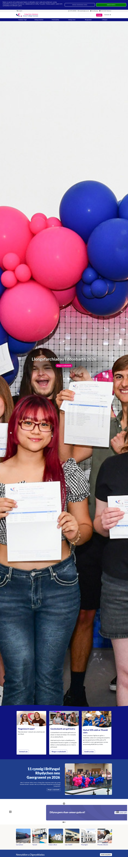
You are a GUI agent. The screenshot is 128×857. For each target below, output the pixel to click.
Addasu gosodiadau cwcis (79, 4)
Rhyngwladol (88, 19)
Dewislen (106, 14)
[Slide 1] (64, 822)
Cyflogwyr (104, 19)
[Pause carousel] (64, 804)
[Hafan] (27, 15)
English (20, 10)
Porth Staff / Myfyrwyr (106, 10)
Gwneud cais (23, 751)
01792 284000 (72, 10)
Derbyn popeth (111, 4)
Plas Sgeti (84, 845)
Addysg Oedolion (38, 19)
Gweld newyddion (106, 854)
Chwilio (99, 15)
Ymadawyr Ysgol (22, 19)
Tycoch (34, 845)
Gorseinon (19, 845)
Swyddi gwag (95, 10)
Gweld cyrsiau (89, 751)
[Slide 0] (63, 822)
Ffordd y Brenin (102, 845)
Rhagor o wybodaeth (64, 366)
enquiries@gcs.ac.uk (84, 10)
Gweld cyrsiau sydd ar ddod (94, 812)
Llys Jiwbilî (68, 845)
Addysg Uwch (71, 19)
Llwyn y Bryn (53, 845)
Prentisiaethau (55, 19)
